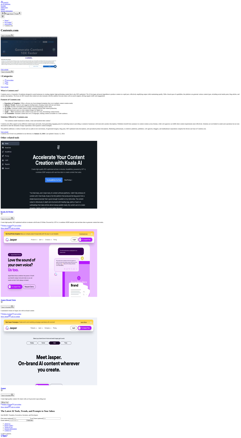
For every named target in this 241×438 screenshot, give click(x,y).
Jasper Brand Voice (8, 300)
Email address (5, 420)
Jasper (3, 388)
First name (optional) (7, 418)
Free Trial (5, 402)
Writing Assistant (7, 225)
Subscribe (30, 420)
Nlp (7, 84)
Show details (4, 228)
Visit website (4, 69)
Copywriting (9, 80)
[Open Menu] (3, 16)
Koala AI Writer (7, 212)
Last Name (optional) (37, 418)
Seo (7, 82)
